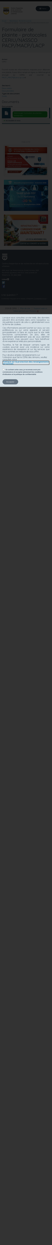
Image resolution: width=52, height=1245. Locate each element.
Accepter (10, 382)
